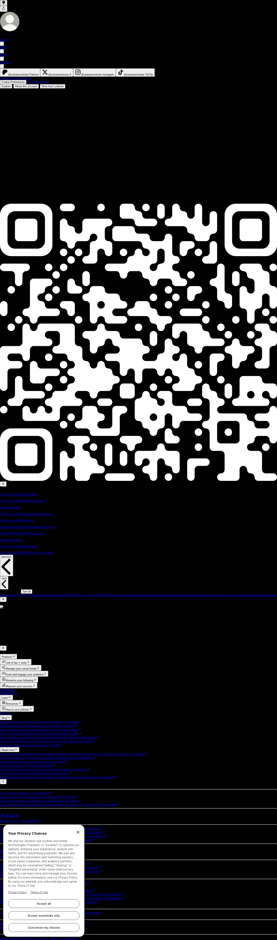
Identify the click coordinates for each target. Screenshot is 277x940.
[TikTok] (7, 817)
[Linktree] (3, 3)
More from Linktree (53, 86)
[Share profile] (3, 9)
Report (32, 82)
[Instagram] (2, 817)
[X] (17, 817)
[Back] (3, 781)
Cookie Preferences (13, 82)
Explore (6, 86)
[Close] (3, 484)
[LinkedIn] (12, 817)
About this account (26, 86)
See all (27, 591)
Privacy (44, 82)
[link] (20, 72)
